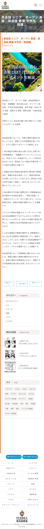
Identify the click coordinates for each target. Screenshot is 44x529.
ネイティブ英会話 (10, 413)
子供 (21, 403)
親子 (27, 403)
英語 (6, 394)
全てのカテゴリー (12, 301)
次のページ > (36, 284)
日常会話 (15, 403)
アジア (8, 317)
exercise (17, 389)
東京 (12, 408)
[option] (22, 72)
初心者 (7, 403)
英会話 (30, 399)
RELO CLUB (22, 394)
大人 (7, 305)
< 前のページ (8, 284)
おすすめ (31, 394)
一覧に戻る (22, 284)
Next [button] (39, 73)
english (24, 389)
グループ (9, 309)
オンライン (22, 399)
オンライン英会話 (10, 399)
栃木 (17, 408)
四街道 (33, 403)
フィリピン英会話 (27, 408)
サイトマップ (33, 505)
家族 (7, 313)
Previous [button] (4, 73)
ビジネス (9, 321)
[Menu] (40, 4)
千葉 (6, 408)
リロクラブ (8, 389)
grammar (32, 389)
